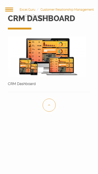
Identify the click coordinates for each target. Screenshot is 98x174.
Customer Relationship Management (67, 9)
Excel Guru (27, 9)
